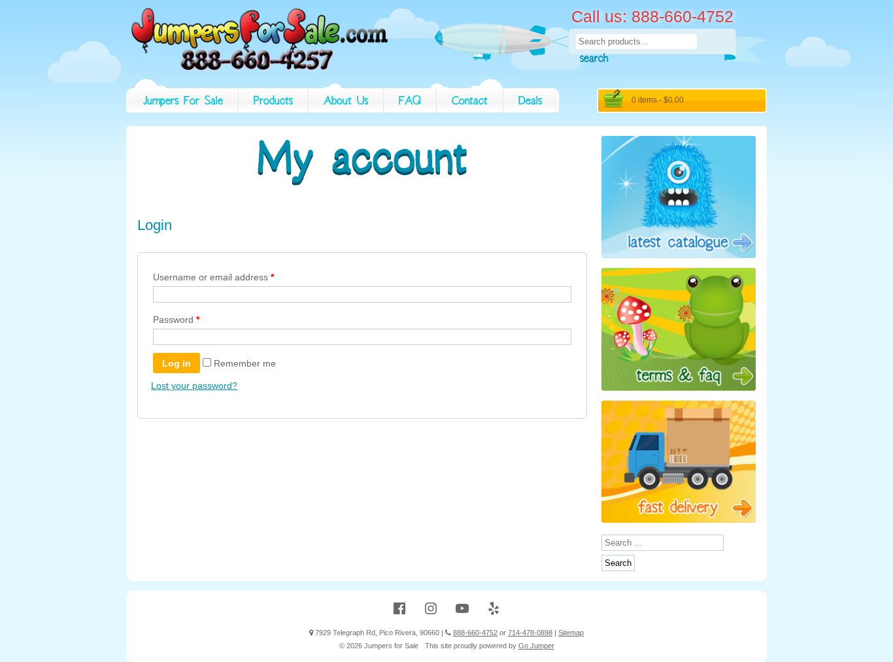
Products (273, 102)
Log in (176, 363)
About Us (346, 102)
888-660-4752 (475, 633)
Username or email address (213, 277)
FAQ (410, 102)
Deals (530, 102)
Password (176, 319)
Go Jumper (536, 646)
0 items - (658, 100)
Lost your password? (194, 385)
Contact (470, 102)
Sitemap (571, 633)
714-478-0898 (530, 633)
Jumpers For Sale (183, 102)
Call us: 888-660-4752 (652, 16)
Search (594, 60)
